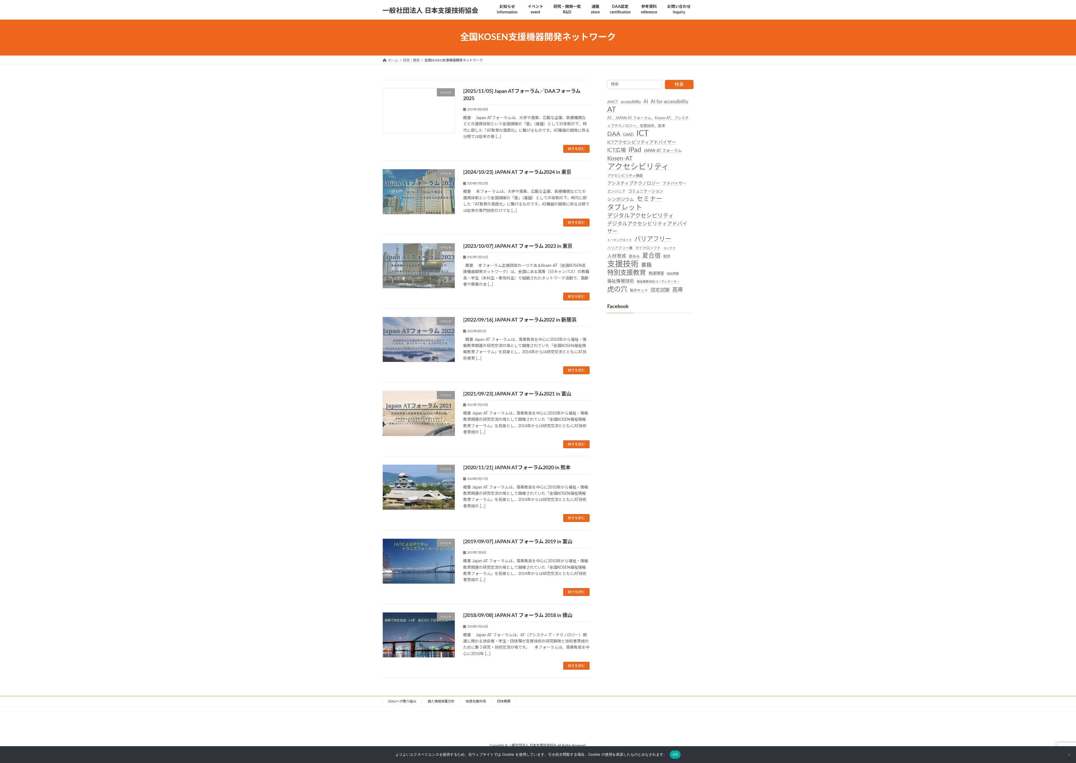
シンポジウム (620, 199)
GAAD (628, 135)
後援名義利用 (476, 701)
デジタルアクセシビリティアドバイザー (647, 227)
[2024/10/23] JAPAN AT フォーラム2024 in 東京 (517, 172)
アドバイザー (674, 184)
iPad (635, 150)
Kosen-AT (619, 158)
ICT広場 (616, 150)
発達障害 (656, 274)
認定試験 (660, 290)
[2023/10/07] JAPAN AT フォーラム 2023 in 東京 (517, 246)
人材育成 (616, 256)
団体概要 (504, 701)
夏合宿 (651, 255)
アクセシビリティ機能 (625, 175)
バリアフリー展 (620, 247)
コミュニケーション (645, 191)
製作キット (639, 290)
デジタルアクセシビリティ (640, 215)
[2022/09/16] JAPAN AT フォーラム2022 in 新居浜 (519, 320)
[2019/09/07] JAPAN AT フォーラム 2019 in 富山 (517, 541)
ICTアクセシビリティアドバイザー (641, 142)
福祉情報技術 (620, 281)
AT (611, 109)
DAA (613, 134)
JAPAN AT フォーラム (663, 151)
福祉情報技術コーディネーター (658, 281)
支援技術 (623, 264)
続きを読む (576, 149)
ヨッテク (669, 247)
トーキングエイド (619, 240)
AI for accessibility (669, 102)
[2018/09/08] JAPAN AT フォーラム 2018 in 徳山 (517, 615)
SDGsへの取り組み (402, 701)
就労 (667, 256)
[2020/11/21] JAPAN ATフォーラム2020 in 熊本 (517, 467)
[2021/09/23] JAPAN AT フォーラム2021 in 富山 (517, 394)
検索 (679, 84)
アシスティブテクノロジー (633, 183)
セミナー (649, 199)
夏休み (634, 256)
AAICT (612, 102)
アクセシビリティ (638, 166)
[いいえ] (1069, 754)
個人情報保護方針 (441, 701)
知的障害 (673, 273)
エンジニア (616, 191)
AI (645, 102)
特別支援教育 (626, 272)
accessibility (631, 102)
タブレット (624, 207)
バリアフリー (652, 239)
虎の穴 (617, 289)
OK (675, 754)
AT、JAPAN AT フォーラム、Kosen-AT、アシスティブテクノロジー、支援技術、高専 (648, 121)
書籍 (646, 265)
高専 (677, 289)
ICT (642, 133)
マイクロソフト (648, 247)
